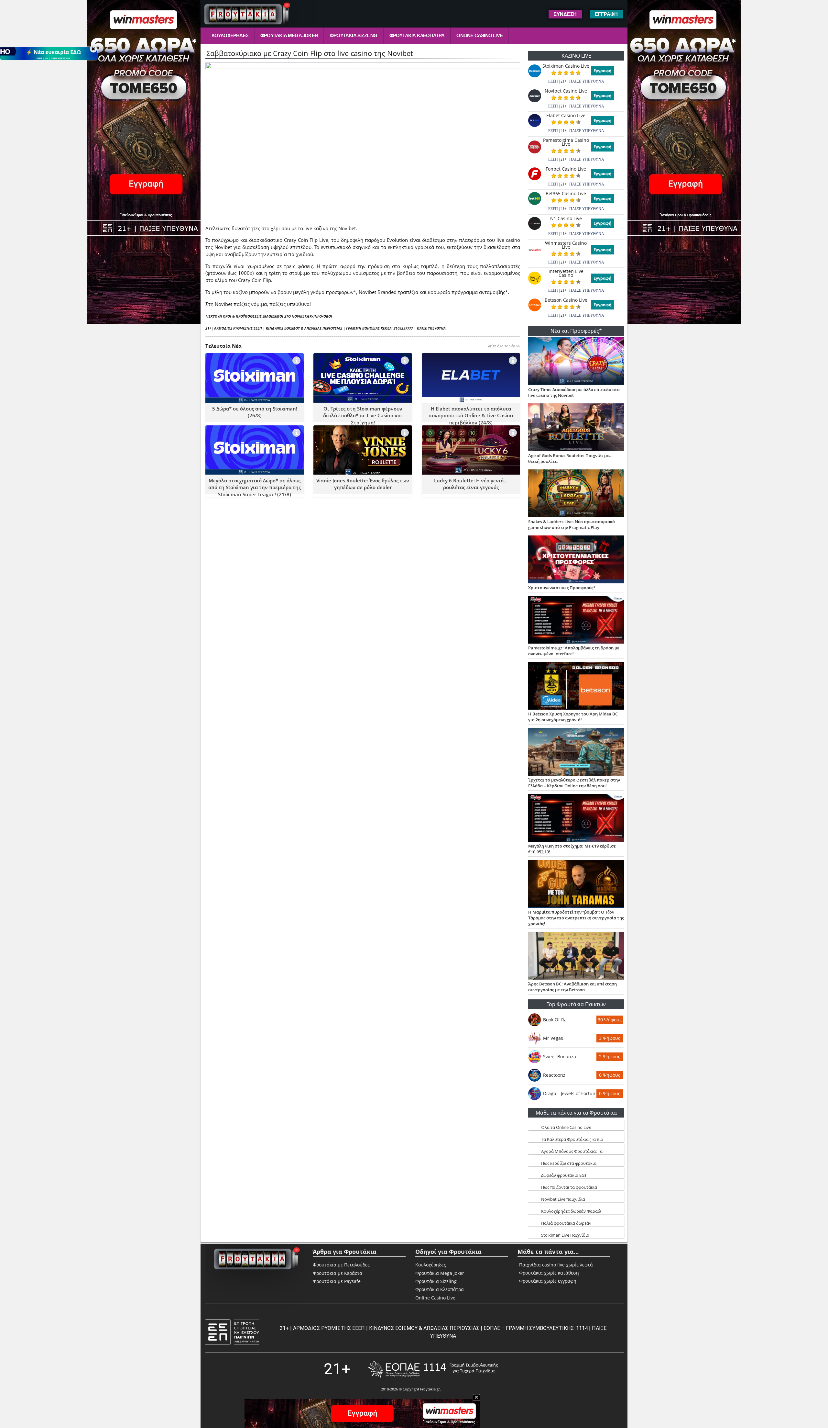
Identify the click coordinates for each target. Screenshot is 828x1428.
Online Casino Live (479, 35)
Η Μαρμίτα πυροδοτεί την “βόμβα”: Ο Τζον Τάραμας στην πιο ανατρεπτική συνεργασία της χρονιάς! (576, 918)
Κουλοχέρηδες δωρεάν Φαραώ (571, 1211)
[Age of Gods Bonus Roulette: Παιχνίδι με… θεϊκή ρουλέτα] (576, 428)
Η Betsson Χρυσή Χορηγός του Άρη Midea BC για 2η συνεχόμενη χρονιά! (573, 717)
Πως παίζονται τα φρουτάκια (569, 1187)
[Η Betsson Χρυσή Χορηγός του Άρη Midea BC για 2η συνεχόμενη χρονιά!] (576, 686)
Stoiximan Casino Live (565, 66)
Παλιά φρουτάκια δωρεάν (566, 1223)
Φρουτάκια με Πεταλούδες (341, 1265)
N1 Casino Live (566, 218)
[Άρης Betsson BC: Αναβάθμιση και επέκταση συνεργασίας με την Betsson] (576, 956)
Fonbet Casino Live (566, 169)
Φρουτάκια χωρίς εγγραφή (547, 1281)
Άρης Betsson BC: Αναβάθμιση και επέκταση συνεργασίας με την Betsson (572, 987)
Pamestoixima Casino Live (566, 142)
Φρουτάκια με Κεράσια (337, 1273)
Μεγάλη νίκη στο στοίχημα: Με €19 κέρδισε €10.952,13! (572, 849)
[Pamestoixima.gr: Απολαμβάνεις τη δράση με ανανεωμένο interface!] (576, 620)
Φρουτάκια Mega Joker (289, 35)
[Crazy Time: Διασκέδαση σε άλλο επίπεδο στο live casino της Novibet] (576, 362)
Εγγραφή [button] (606, 14)
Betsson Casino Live (566, 300)
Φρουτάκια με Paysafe (337, 1281)
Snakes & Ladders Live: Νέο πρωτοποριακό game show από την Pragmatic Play (571, 524)
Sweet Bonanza (559, 1056)
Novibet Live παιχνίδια (563, 1199)
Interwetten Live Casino (566, 273)
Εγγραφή (603, 70)
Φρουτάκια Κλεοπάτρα (417, 35)
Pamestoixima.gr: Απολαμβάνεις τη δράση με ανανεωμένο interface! (573, 651)
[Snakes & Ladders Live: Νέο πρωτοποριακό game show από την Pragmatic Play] (576, 494)
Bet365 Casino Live (566, 194)
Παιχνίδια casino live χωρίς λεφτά (556, 1264)
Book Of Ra (555, 1020)
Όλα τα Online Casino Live (566, 1127)
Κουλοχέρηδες (230, 35)
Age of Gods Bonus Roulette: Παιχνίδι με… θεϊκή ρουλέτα (570, 458)
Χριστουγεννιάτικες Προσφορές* (561, 587)
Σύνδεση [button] (565, 14)
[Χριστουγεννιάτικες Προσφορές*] (576, 560)
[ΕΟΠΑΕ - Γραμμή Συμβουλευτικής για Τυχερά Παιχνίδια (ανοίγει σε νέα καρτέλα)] (433, 1369)
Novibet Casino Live (566, 91)
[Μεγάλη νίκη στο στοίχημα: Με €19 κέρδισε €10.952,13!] (576, 818)
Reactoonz (554, 1075)
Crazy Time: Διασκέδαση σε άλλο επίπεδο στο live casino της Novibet (574, 392)
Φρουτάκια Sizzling (353, 35)
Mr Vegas (553, 1038)
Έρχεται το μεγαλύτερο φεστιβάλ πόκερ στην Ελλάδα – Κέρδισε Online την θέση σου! (574, 783)
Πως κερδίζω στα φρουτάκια (568, 1163)
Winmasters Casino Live (566, 245)
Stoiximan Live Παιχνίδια (565, 1235)
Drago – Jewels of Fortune (569, 1093)
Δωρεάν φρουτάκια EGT (564, 1175)
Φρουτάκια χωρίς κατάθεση (549, 1273)
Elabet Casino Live (565, 116)
